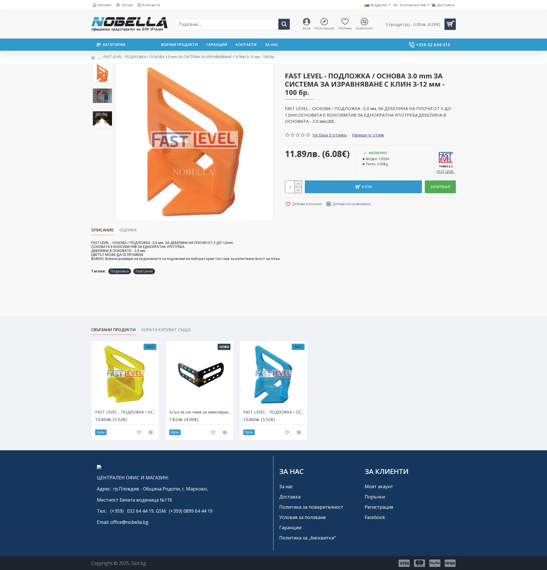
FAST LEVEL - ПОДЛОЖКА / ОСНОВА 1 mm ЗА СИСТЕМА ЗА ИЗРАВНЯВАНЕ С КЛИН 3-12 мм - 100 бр (126, 412)
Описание (102, 230)
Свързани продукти (113, 329)
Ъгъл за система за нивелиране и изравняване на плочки (200, 412)
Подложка (120, 271)
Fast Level (144, 271)
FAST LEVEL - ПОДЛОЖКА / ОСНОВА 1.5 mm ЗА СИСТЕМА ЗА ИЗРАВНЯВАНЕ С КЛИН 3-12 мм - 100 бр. (274, 412)
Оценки (127, 230)
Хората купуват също (166, 329)
